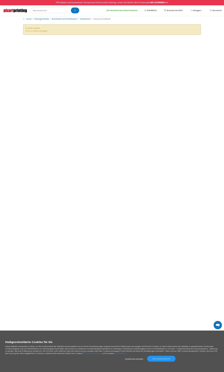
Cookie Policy (120, 353)
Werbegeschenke (41, 19)
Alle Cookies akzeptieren (161, 359)
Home (29, 19)
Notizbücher (85, 19)
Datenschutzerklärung (92, 353)
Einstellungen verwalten (134, 359)
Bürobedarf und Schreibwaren (64, 19)
